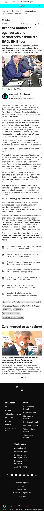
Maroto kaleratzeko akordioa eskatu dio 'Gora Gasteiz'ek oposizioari (24, 278)
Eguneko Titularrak (11, 313)
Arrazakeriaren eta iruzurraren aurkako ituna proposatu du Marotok (23, 263)
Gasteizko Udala (10, 306)
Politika (6, 302)
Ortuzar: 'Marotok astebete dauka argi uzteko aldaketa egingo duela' (23, 271)
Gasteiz (18, 310)
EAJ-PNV (26, 306)
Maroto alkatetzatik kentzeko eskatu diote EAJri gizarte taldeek (22, 255)
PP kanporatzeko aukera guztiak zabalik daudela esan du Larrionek (24, 247)
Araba (36, 306)
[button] (42, 343)
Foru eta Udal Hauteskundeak (26, 302)
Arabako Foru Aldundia (13, 317)
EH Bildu (6, 310)
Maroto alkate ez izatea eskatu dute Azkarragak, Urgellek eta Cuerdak (22, 286)
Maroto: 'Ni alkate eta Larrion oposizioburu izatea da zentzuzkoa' (22, 294)
